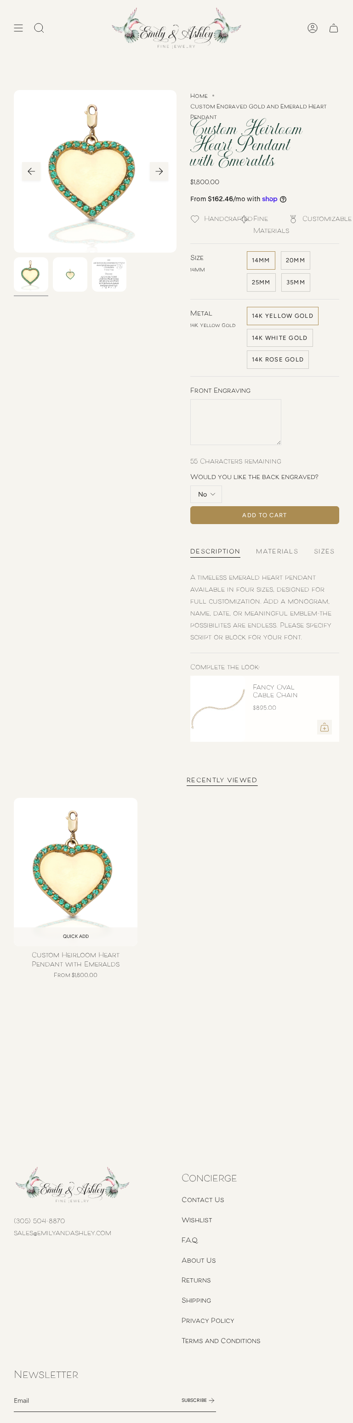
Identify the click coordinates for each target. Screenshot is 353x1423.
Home (199, 95)
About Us (199, 1260)
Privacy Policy (208, 1320)
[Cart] (333, 28)
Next (159, 171)
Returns (196, 1280)
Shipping (196, 1300)
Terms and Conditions (221, 1340)
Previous (31, 171)
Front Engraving (220, 390)
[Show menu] (18, 28)
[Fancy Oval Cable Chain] (217, 709)
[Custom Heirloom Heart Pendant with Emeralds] (75, 872)
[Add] (324, 727)
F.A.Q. (190, 1240)
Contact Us (203, 1199)
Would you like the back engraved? (254, 476)
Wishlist (197, 1219)
